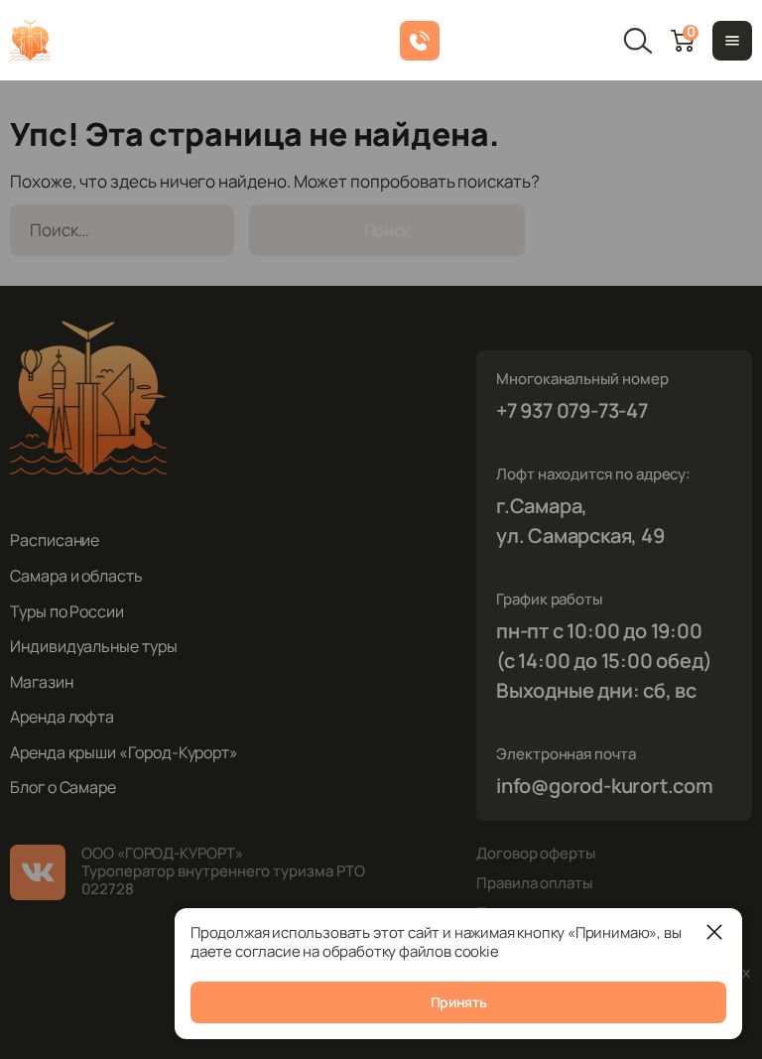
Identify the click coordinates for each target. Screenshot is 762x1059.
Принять (459, 1002)
